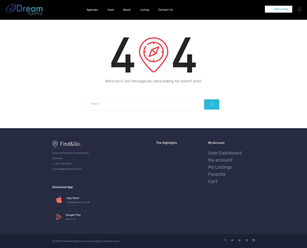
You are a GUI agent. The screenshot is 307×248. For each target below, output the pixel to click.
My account (220, 160)
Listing (144, 9)
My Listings (220, 167)
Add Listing (280, 9)
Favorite (216, 174)
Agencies (92, 9)
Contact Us (165, 9)
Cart (213, 181)
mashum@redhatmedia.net (67, 169)
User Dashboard (225, 153)
